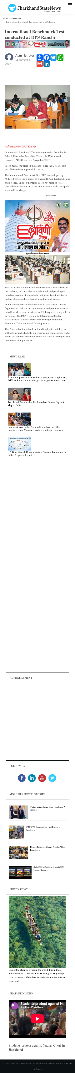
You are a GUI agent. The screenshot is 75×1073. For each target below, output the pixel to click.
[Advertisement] (37, 721)
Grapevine (16, 18)
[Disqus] (37, 514)
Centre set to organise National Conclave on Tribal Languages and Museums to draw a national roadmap (35, 428)
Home (5, 18)
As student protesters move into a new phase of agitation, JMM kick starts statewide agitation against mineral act (37, 378)
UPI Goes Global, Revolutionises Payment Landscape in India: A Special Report (37, 453)
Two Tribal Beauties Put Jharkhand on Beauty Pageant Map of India (36, 403)
